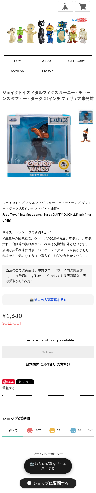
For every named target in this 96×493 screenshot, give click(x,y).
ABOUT (47, 61)
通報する (8, 388)
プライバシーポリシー (48, 453)
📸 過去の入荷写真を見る (48, 300)
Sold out (48, 352)
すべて (13, 430)
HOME (18, 61)
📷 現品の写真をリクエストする (48, 465)
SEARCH (48, 70)
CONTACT (18, 70)
